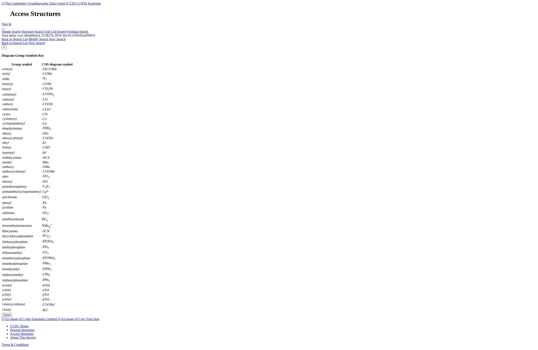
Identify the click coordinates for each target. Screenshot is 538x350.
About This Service (23, 337)
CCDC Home (19, 326)
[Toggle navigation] (3, 29)
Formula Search (77, 31)
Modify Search (38, 39)
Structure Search (33, 31)
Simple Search (11, 31)
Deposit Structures (22, 330)
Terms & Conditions (15, 344)
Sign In (6, 24)
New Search (57, 39)
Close (6, 315)
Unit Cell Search (55, 31)
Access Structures (22, 334)
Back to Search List (15, 39)
